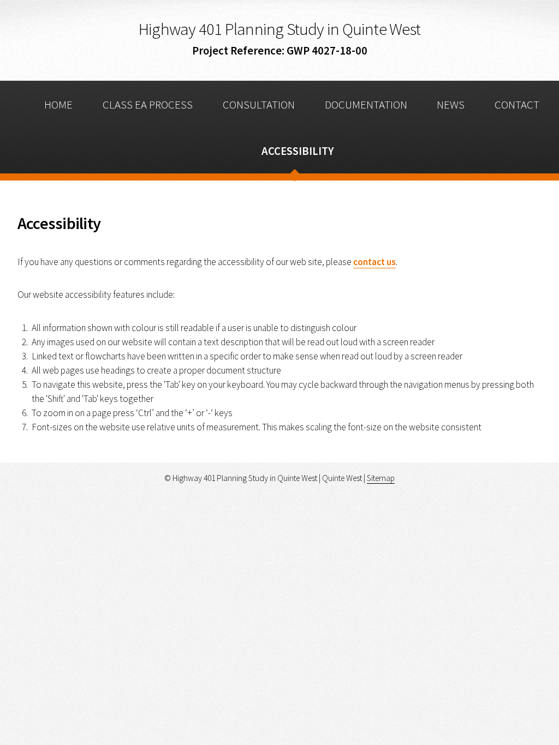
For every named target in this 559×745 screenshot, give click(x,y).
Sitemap (381, 478)
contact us (374, 262)
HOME (58, 105)
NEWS (451, 105)
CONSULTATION (259, 105)
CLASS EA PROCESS (148, 105)
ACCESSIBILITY (297, 151)
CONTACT (517, 105)
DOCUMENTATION (366, 105)
